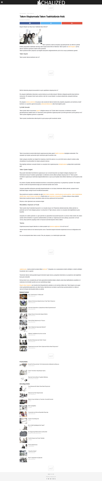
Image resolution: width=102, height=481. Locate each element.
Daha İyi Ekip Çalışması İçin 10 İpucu (36, 320)
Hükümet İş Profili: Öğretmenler (35, 392)
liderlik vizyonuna (59, 153)
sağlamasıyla (23, 269)
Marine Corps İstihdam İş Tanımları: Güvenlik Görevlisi (40, 399)
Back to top (51, 474)
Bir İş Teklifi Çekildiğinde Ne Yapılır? (36, 425)
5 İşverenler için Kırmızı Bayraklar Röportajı (38, 412)
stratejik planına (63, 164)
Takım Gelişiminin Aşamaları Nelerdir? (37, 327)
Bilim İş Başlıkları (32, 405)
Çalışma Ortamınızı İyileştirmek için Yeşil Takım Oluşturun (41, 301)
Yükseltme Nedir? (32, 451)
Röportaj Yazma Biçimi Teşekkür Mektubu (38, 377)
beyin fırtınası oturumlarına (34, 196)
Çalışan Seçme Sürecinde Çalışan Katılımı (38, 314)
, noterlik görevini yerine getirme (63, 194)
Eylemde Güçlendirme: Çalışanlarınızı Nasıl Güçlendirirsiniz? (42, 307)
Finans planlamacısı (32, 444)
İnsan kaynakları (23, 13)
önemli (38, 110)
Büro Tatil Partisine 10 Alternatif (35, 294)
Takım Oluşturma (30, 13)
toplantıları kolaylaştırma (55, 196)
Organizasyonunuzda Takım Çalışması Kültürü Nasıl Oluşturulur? (43, 346)
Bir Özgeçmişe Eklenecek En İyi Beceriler (37, 431)
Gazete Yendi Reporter (33, 418)
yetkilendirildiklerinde (46, 104)
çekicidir (45, 269)
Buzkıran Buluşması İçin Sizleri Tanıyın (37, 340)
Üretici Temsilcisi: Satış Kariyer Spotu (36, 370)
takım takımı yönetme (48, 194)
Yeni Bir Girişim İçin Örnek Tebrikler (36, 438)
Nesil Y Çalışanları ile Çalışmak (35, 457)
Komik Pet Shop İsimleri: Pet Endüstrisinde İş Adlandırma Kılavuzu (43, 364)
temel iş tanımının (30, 102)
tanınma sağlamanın (55, 226)
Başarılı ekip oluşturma (25, 285)
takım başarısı (71, 46)
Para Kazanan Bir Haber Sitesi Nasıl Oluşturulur (39, 386)
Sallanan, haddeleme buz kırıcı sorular (37, 333)
